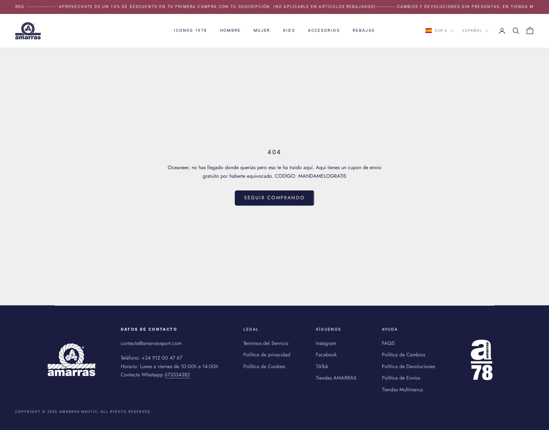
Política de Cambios (403, 354)
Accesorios (324, 30)
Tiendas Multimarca (402, 389)
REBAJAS (364, 30)
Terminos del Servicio (265, 343)
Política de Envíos (401, 377)
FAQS (388, 343)
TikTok (322, 366)
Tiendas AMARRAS (336, 377)
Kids (289, 30)
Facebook (326, 354)
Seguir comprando (274, 197)
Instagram (326, 343)
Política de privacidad (266, 354)
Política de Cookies (264, 366)
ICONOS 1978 (190, 30)
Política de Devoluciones (408, 366)
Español (472, 31)
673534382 (177, 374)
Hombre (230, 30)
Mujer (262, 30)
